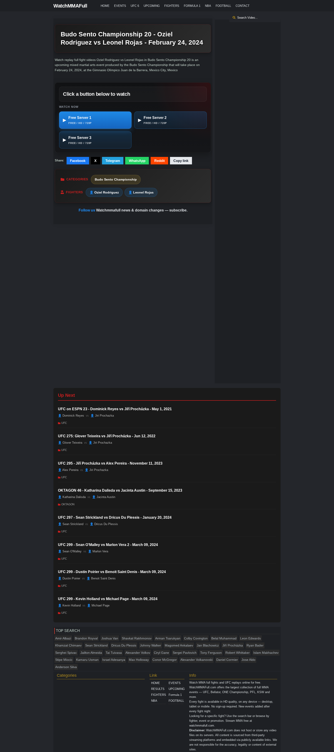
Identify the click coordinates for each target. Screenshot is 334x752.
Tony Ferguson (211, 652)
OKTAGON (68, 504)
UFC (64, 423)
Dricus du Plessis (123, 645)
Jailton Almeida (91, 652)
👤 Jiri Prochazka (102, 415)
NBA (208, 6)
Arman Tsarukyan (167, 638)
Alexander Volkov (137, 652)
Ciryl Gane (161, 652)
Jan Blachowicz (208, 645)
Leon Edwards (250, 638)
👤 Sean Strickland (70, 524)
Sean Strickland (96, 645)
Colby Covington (196, 638)
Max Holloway (139, 659)
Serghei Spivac (66, 652)
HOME (105, 6)
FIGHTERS (171, 6)
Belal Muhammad (224, 638)
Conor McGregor (164, 659)
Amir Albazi (63, 638)
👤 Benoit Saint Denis (101, 578)
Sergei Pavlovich (185, 652)
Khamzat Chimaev (68, 645)
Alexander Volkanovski (196, 659)
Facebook (77, 161)
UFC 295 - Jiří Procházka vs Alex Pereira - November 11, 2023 (110, 463)
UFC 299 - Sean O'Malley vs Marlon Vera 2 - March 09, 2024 (108, 545)
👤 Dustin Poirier (69, 578)
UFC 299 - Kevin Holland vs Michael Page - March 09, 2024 (107, 599)
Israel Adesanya (113, 659)
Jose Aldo (248, 659)
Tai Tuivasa (114, 652)
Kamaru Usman (87, 659)
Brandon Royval (86, 638)
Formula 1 (192, 6)
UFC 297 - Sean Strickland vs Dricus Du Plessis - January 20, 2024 (115, 517)
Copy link (180, 161)
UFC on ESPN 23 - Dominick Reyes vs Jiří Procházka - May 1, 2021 (115, 409)
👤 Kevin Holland (69, 605)
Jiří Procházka (232, 645)
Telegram (112, 161)
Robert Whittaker (237, 652)
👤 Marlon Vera (98, 551)
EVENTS (120, 6)
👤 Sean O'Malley (70, 551)
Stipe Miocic (63, 659)
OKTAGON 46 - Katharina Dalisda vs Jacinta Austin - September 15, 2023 (120, 490)
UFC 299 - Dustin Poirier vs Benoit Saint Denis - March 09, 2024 (112, 572)
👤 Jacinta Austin (103, 497)
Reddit (159, 161)
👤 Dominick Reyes (71, 415)
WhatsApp (137, 161)
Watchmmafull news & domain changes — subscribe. (141, 210)
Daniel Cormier (227, 659)
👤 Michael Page (98, 605)
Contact (242, 6)
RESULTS (158, 689)
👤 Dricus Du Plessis (104, 524)
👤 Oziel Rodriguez (104, 192)
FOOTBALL (223, 6)
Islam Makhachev (266, 652)
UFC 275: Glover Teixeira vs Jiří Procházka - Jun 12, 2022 (106, 436)
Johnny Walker (150, 645)
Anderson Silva (66, 667)
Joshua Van (109, 638)
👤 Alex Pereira (68, 469)
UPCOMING (152, 6)
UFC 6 (135, 6)
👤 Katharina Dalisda (72, 497)
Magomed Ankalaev (179, 645)
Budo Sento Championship (116, 179)
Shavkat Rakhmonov (137, 638)
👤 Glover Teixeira (70, 442)
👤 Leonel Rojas (141, 192)
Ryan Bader (255, 645)
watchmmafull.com (201, 725)
